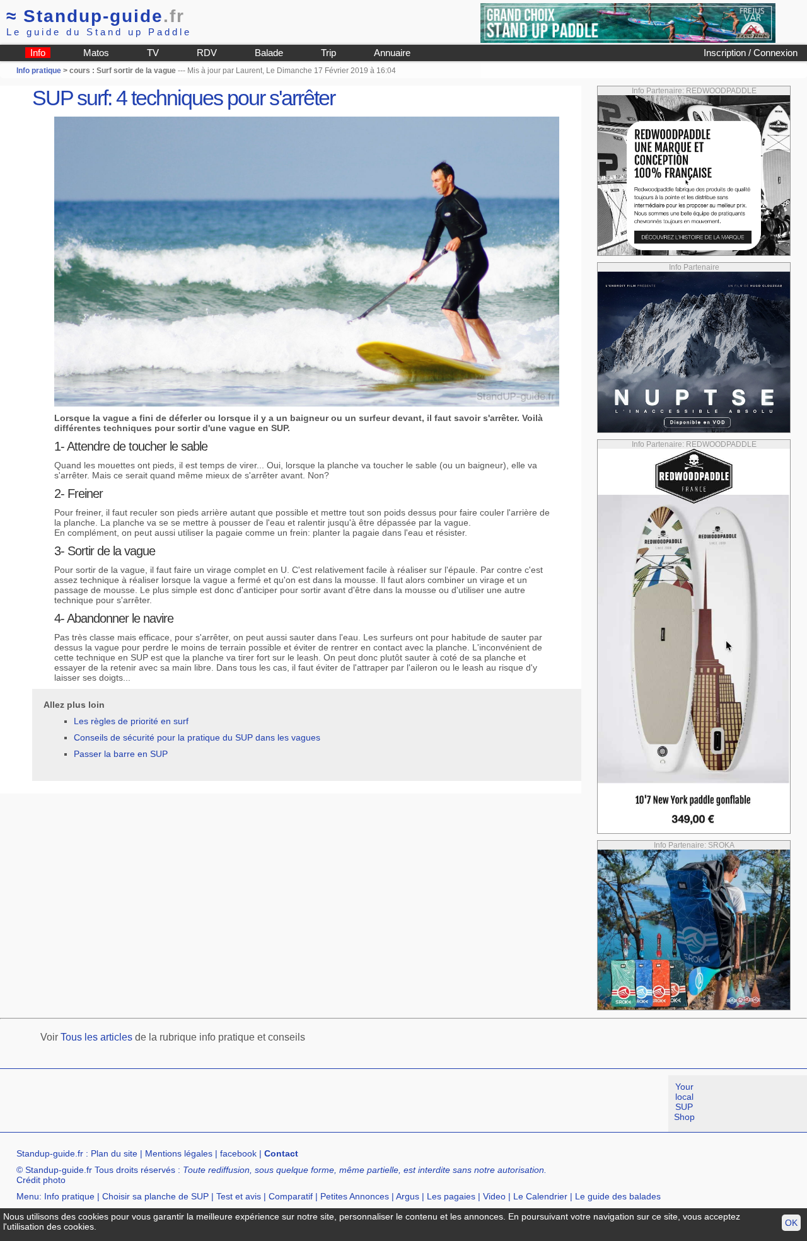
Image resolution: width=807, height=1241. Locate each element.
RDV (207, 52)
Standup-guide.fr (49, 1153)
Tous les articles (96, 1037)
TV (153, 52)
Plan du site (114, 1153)
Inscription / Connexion (751, 52)
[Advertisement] (229, 1103)
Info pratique (38, 70)
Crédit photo (41, 1180)
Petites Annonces (354, 1196)
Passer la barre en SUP (121, 754)
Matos (96, 52)
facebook (238, 1153)
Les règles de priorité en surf (131, 721)
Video (494, 1196)
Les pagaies (451, 1196)
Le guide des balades (618, 1196)
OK (791, 1223)
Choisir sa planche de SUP (155, 1196)
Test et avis (238, 1196)
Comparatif (291, 1196)
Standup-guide (95, 16)
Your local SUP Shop (684, 1102)
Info (37, 52)
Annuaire (392, 52)
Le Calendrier (540, 1196)
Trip (328, 52)
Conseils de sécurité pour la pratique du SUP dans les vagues (197, 737)
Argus (407, 1196)
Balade (269, 52)
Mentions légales (178, 1153)
